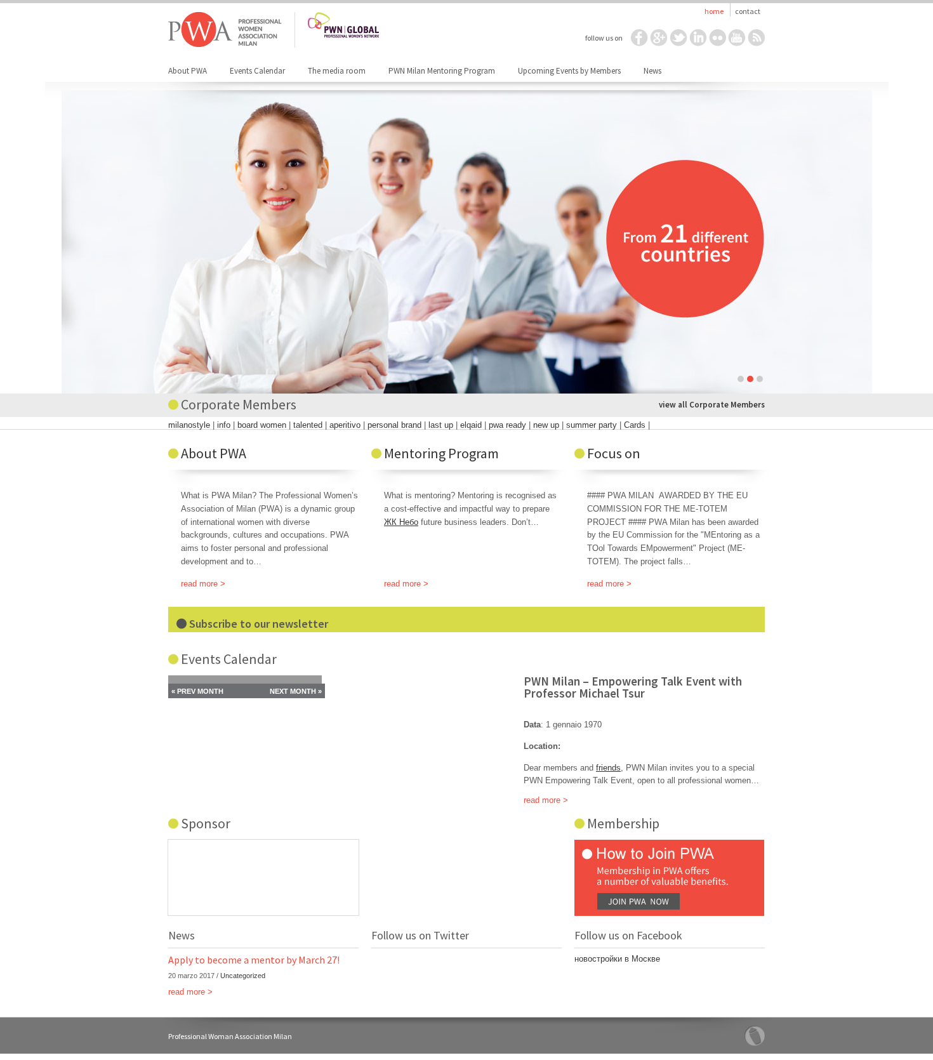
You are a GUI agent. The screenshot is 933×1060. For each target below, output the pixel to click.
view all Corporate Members (712, 405)
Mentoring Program (441, 453)
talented (307, 425)
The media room (337, 70)
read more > (203, 584)
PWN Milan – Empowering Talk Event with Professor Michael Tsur (633, 687)
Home (714, 11)
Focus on (613, 453)
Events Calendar (257, 70)
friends (608, 767)
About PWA (187, 70)
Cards (634, 425)
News (652, 70)
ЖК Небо (401, 522)
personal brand (394, 425)
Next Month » (296, 691)
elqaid (471, 425)
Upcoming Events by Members (569, 70)
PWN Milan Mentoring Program (441, 70)
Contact (747, 11)
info (223, 425)
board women (261, 425)
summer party (591, 425)
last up (440, 425)
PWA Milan (225, 30)
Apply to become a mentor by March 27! (254, 959)
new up (546, 425)
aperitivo (345, 425)
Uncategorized (242, 975)
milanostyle (189, 425)
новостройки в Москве (617, 959)
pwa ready (507, 425)
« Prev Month (197, 691)
